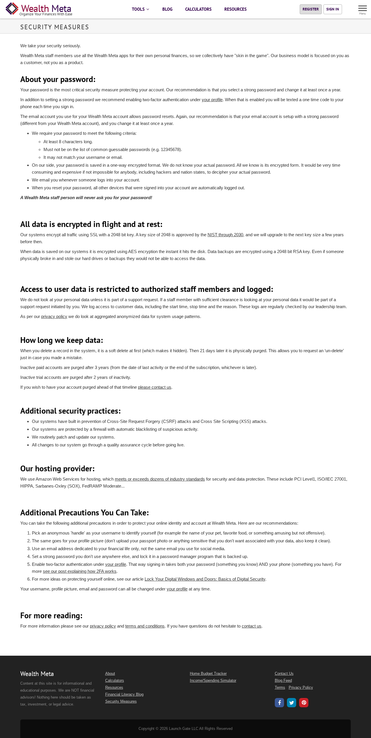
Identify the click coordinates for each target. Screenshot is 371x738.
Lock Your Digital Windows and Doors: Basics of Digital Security (205, 579)
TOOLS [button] (139, 9)
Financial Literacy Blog (124, 694)
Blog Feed (283, 681)
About (110, 674)
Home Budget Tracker (208, 674)
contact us (251, 626)
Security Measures (121, 701)
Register (311, 9)
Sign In (332, 9)
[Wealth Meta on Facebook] (279, 703)
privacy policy (54, 316)
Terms (280, 688)
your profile (212, 99)
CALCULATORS (198, 9)
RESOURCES (235, 9)
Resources (114, 688)
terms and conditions (145, 626)
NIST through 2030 (225, 234)
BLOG (167, 9)
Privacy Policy (301, 688)
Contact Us (284, 674)
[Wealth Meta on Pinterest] (303, 703)
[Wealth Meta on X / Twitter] (291, 703)
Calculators (114, 681)
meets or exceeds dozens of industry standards (160, 479)
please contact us (154, 387)
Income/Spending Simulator (213, 681)
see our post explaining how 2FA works (80, 571)
